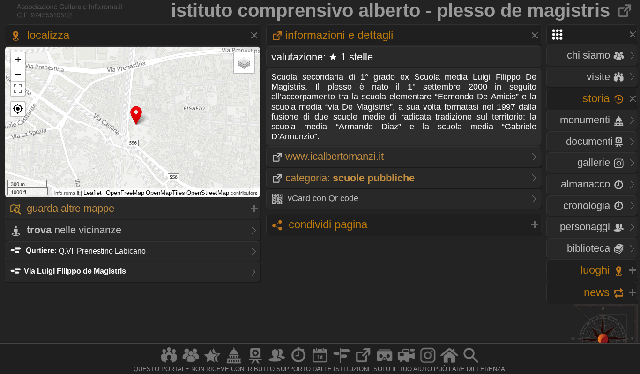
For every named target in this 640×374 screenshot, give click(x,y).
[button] (18, 109)
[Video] (406, 363)
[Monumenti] (234, 363)
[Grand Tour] (212, 363)
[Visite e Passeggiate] (169, 363)
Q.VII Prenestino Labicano (86, 250)
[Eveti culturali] (320, 363)
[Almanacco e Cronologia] (298, 363)
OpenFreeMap (125, 192)
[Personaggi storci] (277, 363)
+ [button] (18, 59)
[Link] (363, 363)
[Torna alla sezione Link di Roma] (625, 10)
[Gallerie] (428, 363)
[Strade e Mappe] (341, 363)
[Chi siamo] (190, 363)
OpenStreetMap (207, 192)
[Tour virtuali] (384, 363)
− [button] (18, 74)
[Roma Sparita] (255, 363)
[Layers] (244, 62)
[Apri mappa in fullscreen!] (18, 89)
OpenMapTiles (165, 192)
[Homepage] (449, 363)
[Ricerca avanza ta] (471, 363)
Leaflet (92, 192)
